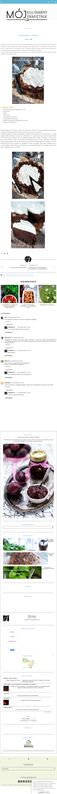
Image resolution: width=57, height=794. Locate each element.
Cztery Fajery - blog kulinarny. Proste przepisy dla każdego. (19, 684)
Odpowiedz (7, 321)
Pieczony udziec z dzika (51, 554)
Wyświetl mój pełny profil (32, 619)
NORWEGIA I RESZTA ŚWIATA (10, 678)
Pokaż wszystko (47, 711)
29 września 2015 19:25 (23, 327)
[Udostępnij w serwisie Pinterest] (7, 254)
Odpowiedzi (9, 324)
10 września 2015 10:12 (13, 317)
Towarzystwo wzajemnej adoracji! (30, 700)
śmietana (30, 275)
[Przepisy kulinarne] (28, 668)
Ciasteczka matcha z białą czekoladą (27, 709)
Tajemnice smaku (7, 707)
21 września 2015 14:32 (17, 382)
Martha (6, 361)
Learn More (41, 792)
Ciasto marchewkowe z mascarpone (27, 695)
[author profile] (28, 258)
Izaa (5, 317)
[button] (28, 28)
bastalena (7, 337)
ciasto (5, 275)
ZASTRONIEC (6, 698)
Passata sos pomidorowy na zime (48, 568)
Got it (47, 792)
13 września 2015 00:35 (16, 361)
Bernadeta (11, 327)
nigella (24, 275)
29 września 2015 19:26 (23, 372)
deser (18, 275)
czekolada (11, 275)
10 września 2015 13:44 (17, 337)
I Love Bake (6, 693)
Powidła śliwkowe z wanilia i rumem (28, 437)
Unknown (7, 382)
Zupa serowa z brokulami (18, 267)
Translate (34, 720)
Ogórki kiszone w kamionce (51, 540)
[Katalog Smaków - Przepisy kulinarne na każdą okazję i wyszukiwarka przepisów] (28, 746)
